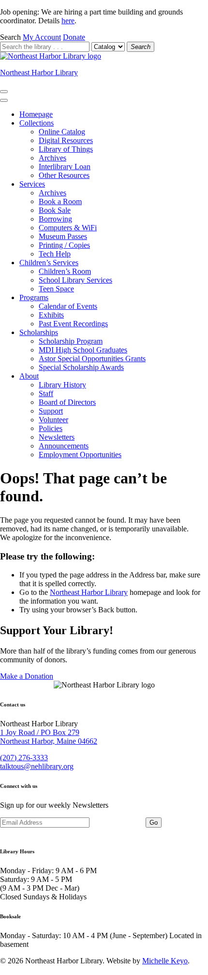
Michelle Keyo (165, 961)
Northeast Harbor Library (39, 72)
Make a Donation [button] (26, 676)
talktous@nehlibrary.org (37, 766)
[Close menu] (4, 100)
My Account (42, 37)
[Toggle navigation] (4, 91)
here (67, 20)
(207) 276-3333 (24, 757)
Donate (74, 37)
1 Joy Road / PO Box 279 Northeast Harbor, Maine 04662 (48, 736)
